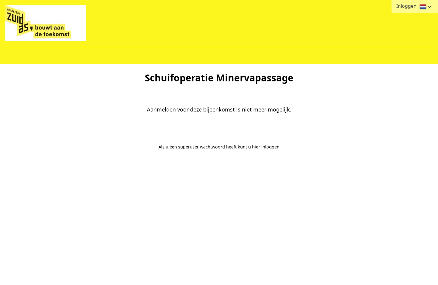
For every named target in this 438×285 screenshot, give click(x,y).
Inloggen (406, 6)
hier (256, 147)
